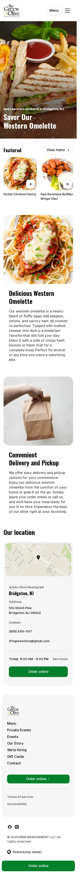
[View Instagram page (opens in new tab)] (17, 827)
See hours (60, 659)
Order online (38, 671)
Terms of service (20, 797)
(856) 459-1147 (20, 632)
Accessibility (17, 804)
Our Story (15, 743)
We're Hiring (17, 750)
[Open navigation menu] (67, 10)
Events (12, 736)
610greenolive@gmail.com (29, 642)
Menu (54, 10)
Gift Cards (15, 756)
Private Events (19, 730)
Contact (14, 763)
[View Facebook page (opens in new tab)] (9, 827)
